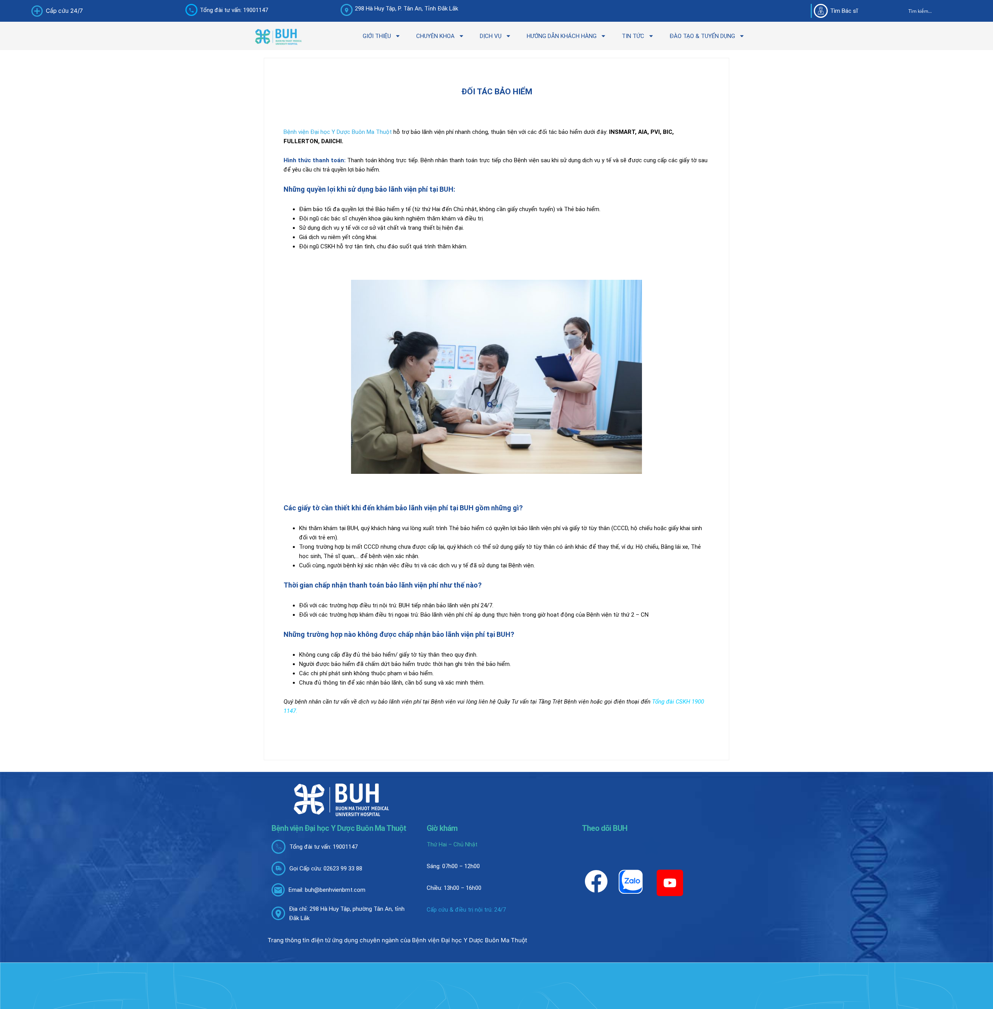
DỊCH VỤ (491, 36)
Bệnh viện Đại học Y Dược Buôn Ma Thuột (338, 131)
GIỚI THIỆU (377, 36)
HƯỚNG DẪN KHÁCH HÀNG (562, 36)
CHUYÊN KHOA (435, 36)
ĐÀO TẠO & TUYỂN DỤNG (702, 36)
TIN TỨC (633, 36)
